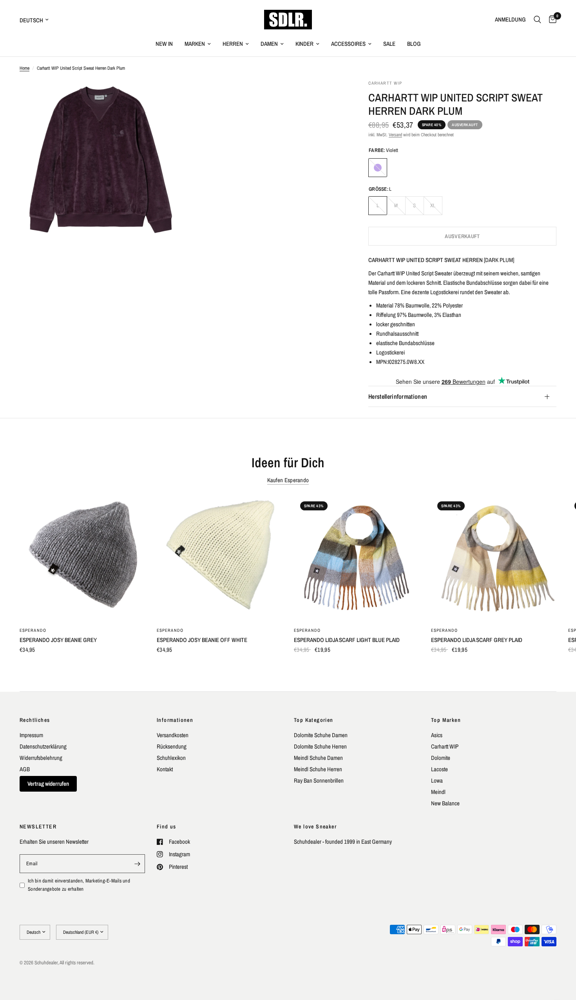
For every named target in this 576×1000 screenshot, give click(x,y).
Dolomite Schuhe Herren (320, 746)
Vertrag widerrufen (48, 783)
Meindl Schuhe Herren (318, 769)
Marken (195, 44)
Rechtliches (35, 720)
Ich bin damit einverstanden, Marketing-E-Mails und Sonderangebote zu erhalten (79, 884)
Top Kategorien (313, 720)
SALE (389, 44)
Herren (233, 44)
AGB (25, 769)
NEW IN (164, 44)
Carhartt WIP (444, 746)
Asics (436, 735)
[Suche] (537, 19)
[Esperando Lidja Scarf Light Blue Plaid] (356, 557)
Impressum (31, 735)
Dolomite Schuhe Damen (321, 735)
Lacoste (439, 769)
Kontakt (165, 769)
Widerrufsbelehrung (41, 758)
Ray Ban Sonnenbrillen (319, 780)
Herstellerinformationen (397, 396)
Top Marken (446, 720)
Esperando (33, 630)
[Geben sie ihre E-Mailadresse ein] (137, 863)
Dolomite (440, 758)
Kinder (304, 44)
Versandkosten (172, 735)
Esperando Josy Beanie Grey (58, 640)
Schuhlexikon (171, 758)
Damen (269, 44)
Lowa (437, 780)
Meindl (438, 792)
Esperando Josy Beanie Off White (202, 640)
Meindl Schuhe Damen (318, 758)
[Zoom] (165, 96)
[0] (550, 19)
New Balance (445, 803)
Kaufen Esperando (288, 480)
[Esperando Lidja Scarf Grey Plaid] (493, 557)
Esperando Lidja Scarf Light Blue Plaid (347, 640)
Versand (395, 135)
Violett (377, 167)
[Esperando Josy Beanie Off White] (219, 557)
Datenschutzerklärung (43, 746)
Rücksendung (172, 746)
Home (24, 68)
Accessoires (348, 44)
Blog (414, 44)
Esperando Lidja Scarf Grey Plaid (476, 640)
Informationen (175, 720)
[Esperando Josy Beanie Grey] (82, 557)
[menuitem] (164, 43)
